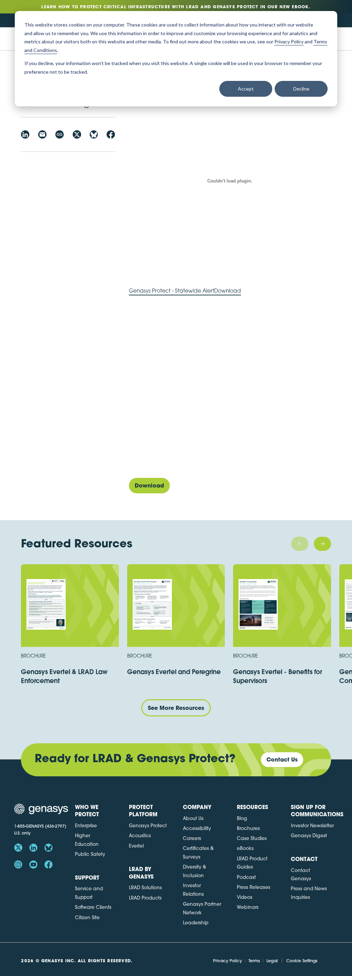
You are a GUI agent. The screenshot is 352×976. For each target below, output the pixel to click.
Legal (272, 960)
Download (227, 290)
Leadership (195, 923)
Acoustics (140, 835)
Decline (301, 89)
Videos (244, 897)
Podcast (246, 877)
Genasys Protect (148, 825)
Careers (192, 838)
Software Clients (93, 907)
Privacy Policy (227, 960)
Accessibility (197, 828)
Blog (242, 818)
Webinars (247, 907)
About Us (193, 818)
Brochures (248, 828)
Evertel (136, 846)
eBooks (245, 848)
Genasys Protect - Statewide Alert (171, 290)
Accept (246, 89)
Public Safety (90, 854)
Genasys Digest (309, 835)
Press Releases (253, 887)
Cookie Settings (301, 960)
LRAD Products (145, 898)
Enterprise (86, 825)
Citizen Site (87, 917)
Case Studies (252, 838)
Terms (254, 960)
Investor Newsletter (312, 825)
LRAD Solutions (145, 887)
